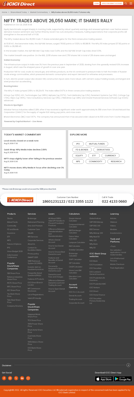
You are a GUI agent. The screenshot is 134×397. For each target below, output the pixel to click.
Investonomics (116, 233)
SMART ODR (33, 257)
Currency (110, 155)
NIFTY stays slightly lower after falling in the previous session (33, 159)
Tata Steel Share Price (14, 301)
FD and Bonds (13, 229)
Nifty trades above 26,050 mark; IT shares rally (70, 12)
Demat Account (75, 296)
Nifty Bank (94, 244)
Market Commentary (39, 12)
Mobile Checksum (117, 264)
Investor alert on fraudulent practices (36, 268)
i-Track (113, 246)
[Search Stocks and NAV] (126, 3)
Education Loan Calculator (75, 277)
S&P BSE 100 (95, 226)
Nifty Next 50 (95, 237)
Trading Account (75, 299)
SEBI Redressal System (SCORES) (35, 262)
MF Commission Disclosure (34, 289)
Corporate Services (35, 240)
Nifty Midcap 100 (96, 233)
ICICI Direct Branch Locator (35, 283)
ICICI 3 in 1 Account (76, 292)
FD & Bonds (82, 149)
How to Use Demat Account (55, 247)
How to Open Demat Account (56, 290)
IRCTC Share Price (14, 283)
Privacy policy (33, 254)
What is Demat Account (54, 241)
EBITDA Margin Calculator (75, 231)
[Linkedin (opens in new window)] (22, 378)
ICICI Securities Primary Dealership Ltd (97, 300)
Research (116, 161)
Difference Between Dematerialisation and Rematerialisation (56, 232)
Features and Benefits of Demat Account (55, 260)
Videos (113, 226)
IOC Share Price (13, 290)
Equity (79, 155)
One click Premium (35, 226)
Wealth (31, 233)
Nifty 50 (93, 248)
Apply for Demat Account (112, 3)
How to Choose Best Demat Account (56, 253)
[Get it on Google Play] (123, 379)
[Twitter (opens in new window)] (16, 378)
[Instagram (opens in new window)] (10, 378)
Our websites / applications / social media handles (118, 252)
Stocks (10, 218)
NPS (78, 161)
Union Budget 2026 (15, 251)
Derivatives (103, 149)
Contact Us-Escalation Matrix (34, 249)
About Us (31, 244)
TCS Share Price (34, 320)
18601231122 (53, 201)
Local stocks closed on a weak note (21, 141)
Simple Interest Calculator (75, 219)
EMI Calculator (74, 246)
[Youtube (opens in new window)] (28, 378)
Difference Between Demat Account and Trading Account (56, 282)
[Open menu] (130, 3)
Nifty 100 (93, 240)
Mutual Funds (97, 143)
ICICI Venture (95, 287)
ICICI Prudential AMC (98, 284)
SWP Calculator (75, 259)
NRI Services (33, 237)
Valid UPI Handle (34, 298)
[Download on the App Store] (104, 379)
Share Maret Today (19, 12)
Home (4, 12)
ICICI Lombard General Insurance (97, 273)
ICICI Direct (94, 291)
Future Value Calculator (74, 237)
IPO (78, 143)
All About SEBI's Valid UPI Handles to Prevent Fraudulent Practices (56, 221)
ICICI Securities (95, 268)
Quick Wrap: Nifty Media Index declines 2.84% (25, 150)
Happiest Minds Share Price (34, 315)
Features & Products (36, 279)
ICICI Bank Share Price (34, 349)
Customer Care (34, 229)
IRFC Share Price (14, 287)
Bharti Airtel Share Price (35, 331)
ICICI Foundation (96, 265)
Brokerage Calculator (73, 254)
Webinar (113, 222)
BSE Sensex (94, 229)
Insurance (11, 233)
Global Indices (95, 218)
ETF (94, 155)
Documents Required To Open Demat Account (55, 268)
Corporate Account (76, 303)
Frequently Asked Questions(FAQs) (35, 274)
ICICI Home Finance (97, 295)
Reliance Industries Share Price (15, 278)
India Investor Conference (12, 256)
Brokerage (32, 218)
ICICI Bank (94, 261)
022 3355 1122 (80, 201)
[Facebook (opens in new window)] (4, 378)
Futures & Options (14, 244)
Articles (113, 218)
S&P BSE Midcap (96, 222)
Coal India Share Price (34, 337)
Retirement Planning (36, 222)
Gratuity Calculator (76, 250)
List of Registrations (36, 295)
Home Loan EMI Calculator (75, 271)
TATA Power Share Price (35, 325)
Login (96, 3)
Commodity (95, 161)
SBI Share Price (13, 273)
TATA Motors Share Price (35, 343)
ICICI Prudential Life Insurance (97, 279)
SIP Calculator (74, 263)
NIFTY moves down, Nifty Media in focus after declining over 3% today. (34, 169)
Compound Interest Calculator (76, 225)
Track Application (117, 268)
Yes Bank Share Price (13, 295)
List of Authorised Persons (117, 259)
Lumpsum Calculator (77, 242)
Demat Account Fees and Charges (55, 275)
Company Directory (15, 306)
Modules (113, 229)
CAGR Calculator (75, 267)
